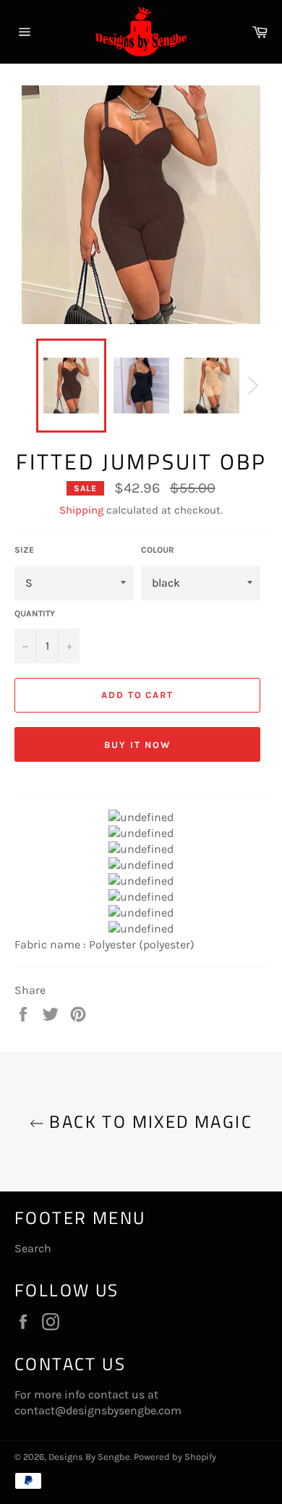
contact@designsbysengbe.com (97, 1410)
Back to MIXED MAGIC (148, 1122)
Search (32, 1248)
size (24, 550)
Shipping (81, 510)
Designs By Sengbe (89, 1456)
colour (157, 550)
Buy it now (137, 744)
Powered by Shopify (175, 1456)
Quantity (34, 613)
